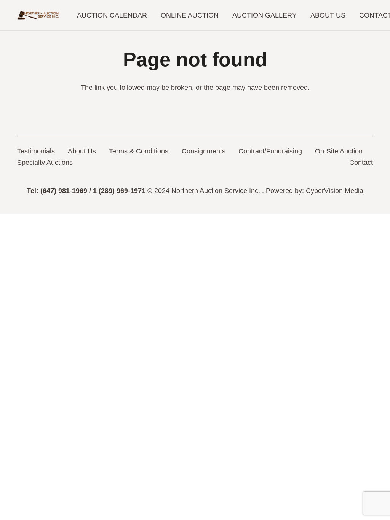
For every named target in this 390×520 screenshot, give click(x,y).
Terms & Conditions (138, 151)
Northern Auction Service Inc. (215, 191)
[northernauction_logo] (38, 15)
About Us (82, 151)
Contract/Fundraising (270, 151)
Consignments (203, 151)
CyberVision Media (334, 191)
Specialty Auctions (45, 162)
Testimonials (36, 151)
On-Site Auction (339, 151)
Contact (361, 162)
